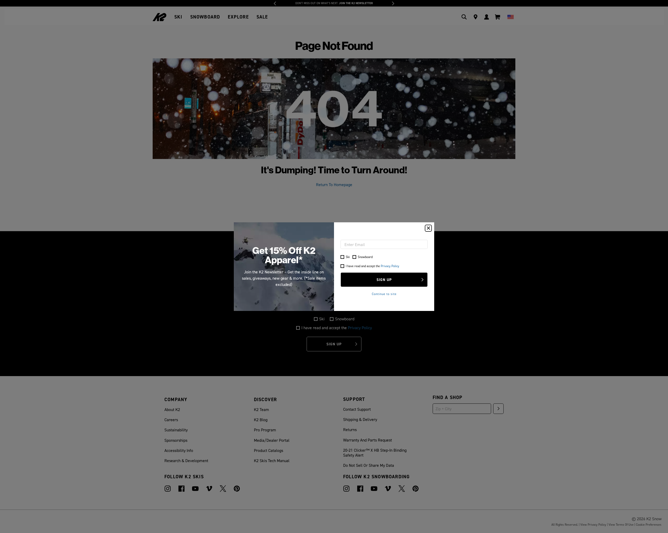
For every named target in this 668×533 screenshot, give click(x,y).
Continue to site (384, 294)
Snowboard (365, 257)
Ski (348, 257)
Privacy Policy (390, 266)
